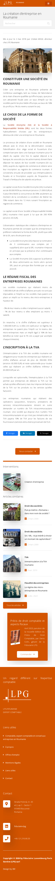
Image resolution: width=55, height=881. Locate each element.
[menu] (48, 4)
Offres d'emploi (12, 754)
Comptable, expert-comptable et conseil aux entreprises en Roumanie (24, 737)
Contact (9, 778)
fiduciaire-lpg (20, 826)
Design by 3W (9, 869)
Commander (26, 654)
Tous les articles (14, 605)
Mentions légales (13, 762)
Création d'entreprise (34, 481)
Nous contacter (26, 451)
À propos (9, 747)
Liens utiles (10, 770)
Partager (11, 433)
